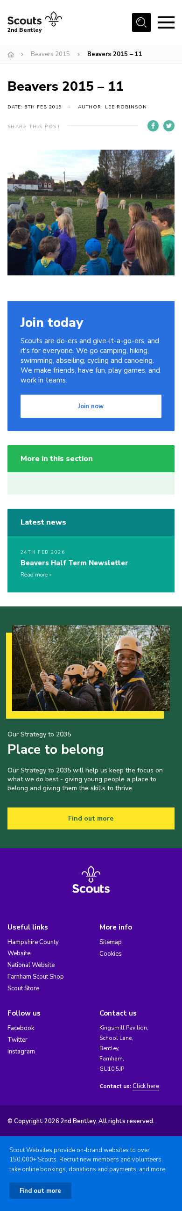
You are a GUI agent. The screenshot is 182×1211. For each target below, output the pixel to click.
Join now (91, 406)
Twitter (17, 1040)
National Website (31, 965)
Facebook (20, 1028)
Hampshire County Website (33, 948)
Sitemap (110, 942)
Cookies (110, 954)
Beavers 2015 (50, 54)
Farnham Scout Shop (35, 977)
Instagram (21, 1051)
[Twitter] (169, 125)
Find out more (90, 818)
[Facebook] (153, 125)
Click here (146, 1086)
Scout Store (23, 988)
